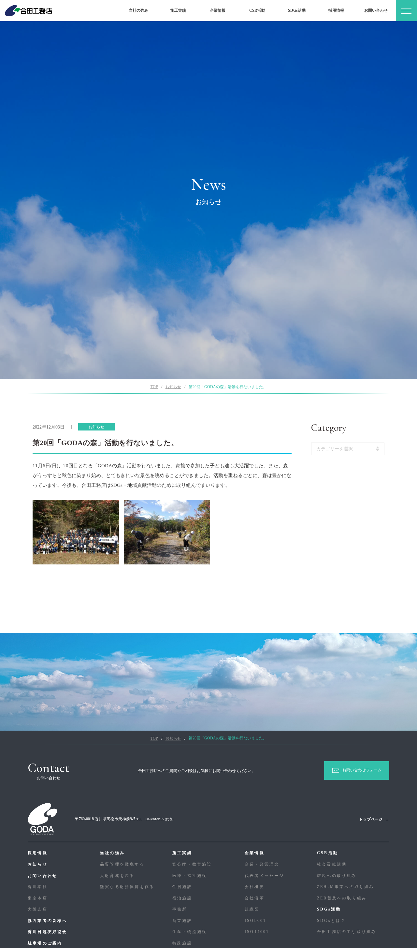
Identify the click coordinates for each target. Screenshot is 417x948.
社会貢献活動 (332, 864)
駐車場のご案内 (45, 943)
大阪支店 (38, 909)
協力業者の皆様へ (47, 920)
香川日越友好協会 (47, 931)
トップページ (370, 819)
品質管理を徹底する (122, 864)
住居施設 (182, 886)
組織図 (252, 909)
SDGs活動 (297, 10)
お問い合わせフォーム (361, 770)
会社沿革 (255, 898)
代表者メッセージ (264, 875)
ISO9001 (255, 920)
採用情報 (336, 10)
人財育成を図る (117, 875)
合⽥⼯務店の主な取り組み (346, 931)
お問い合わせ (376, 10)
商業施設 (182, 920)
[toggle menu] (406, 10)
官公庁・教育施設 (192, 864)
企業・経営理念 (262, 864)
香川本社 (38, 886)
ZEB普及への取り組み (342, 898)
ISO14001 (257, 931)
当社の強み (138, 10)
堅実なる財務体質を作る (127, 886)
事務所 (179, 909)
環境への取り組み (337, 875)
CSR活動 (257, 10)
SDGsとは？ (331, 920)
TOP (154, 387)
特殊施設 (182, 943)
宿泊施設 (182, 898)
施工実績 (178, 10)
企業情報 (217, 10)
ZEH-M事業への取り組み (345, 886)
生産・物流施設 (189, 931)
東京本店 (38, 898)
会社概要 (255, 886)
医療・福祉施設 (189, 875)
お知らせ (38, 864)
